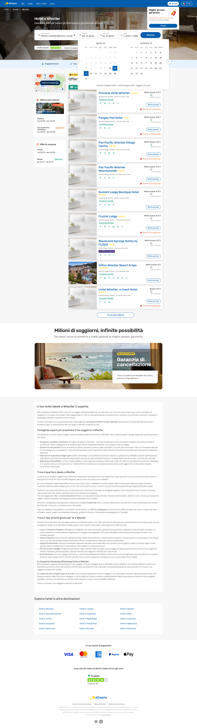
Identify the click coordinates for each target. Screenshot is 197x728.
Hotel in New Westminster (50, 614)
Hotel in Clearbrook (88, 614)
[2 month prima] (77, 61)
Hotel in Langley (86, 609)
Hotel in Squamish (47, 624)
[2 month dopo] (168, 61)
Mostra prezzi (153, 105)
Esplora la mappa (49, 83)
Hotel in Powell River (88, 624)
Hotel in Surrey (45, 619)
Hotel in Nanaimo (46, 609)
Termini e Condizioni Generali (81, 704)
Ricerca (150, 35)
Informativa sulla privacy (117, 704)
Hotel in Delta (126, 614)
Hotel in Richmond (128, 628)
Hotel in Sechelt (127, 609)
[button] (74, 35)
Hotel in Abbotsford (128, 624)
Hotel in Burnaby (87, 628)
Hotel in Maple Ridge (88, 619)
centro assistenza (106, 715)
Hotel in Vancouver (47, 628)
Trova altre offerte (115, 315)
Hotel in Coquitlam (128, 619)
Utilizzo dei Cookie (100, 704)
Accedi (163, 26)
